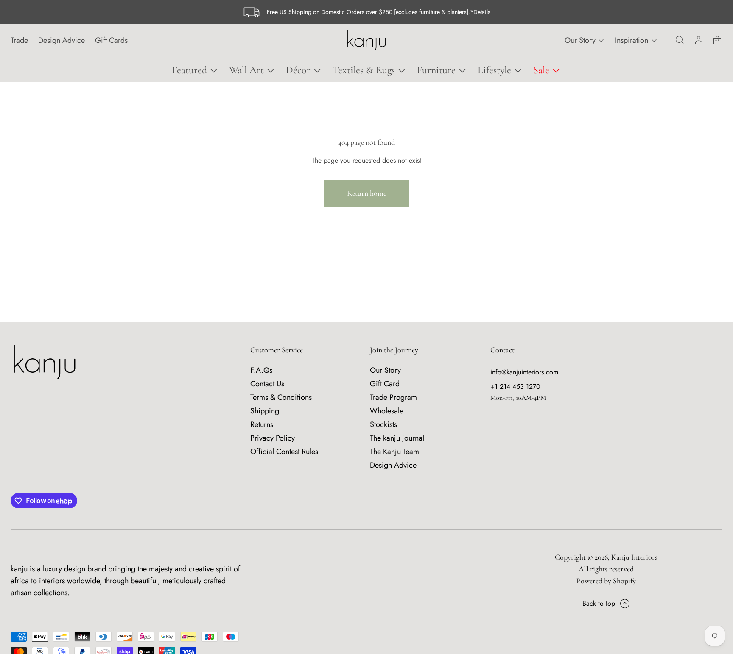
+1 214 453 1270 (515, 386)
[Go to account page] (698, 40)
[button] (680, 40)
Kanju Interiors (634, 557)
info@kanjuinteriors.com (524, 372)
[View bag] (717, 40)
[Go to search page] (680, 40)
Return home (366, 193)
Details (481, 12)
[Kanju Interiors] (366, 40)
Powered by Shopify (606, 580)
